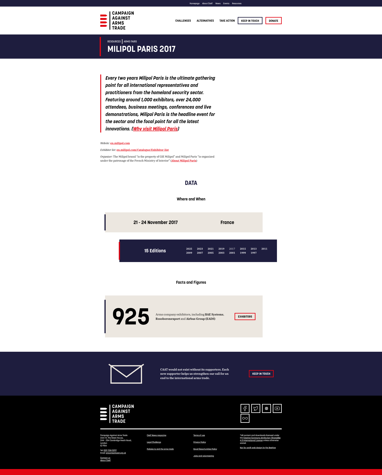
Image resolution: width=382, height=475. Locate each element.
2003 (221, 252)
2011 (264, 248)
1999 (243, 252)
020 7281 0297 (110, 450)
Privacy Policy (199, 442)
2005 (211, 252)
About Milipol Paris (183, 160)
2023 (200, 248)
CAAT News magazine (156, 435)
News (218, 3)
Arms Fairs (130, 41)
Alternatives (205, 20)
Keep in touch (250, 21)
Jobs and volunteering (203, 456)
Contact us (105, 457)
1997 (254, 252)
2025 (189, 248)
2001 (232, 252)
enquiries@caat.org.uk (116, 453)
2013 (254, 248)
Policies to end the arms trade (160, 449)
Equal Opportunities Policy (205, 449)
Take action (227, 20)
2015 (243, 248)
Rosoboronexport (168, 319)
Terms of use (199, 435)
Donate (273, 21)
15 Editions (155, 251)
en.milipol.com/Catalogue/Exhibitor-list (143, 150)
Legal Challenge (154, 442)
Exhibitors (245, 316)
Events (226, 3)
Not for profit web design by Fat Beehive (258, 447)
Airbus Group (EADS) (200, 319)
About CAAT (207, 3)
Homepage (195, 3)
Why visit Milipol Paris (155, 129)
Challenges (183, 20)
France (227, 222)
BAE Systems (214, 314)
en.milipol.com (120, 143)
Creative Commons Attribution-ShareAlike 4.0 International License (260, 439)
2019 (221, 248)
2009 (189, 252)
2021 (211, 248)
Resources (236, 3)
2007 (200, 252)
